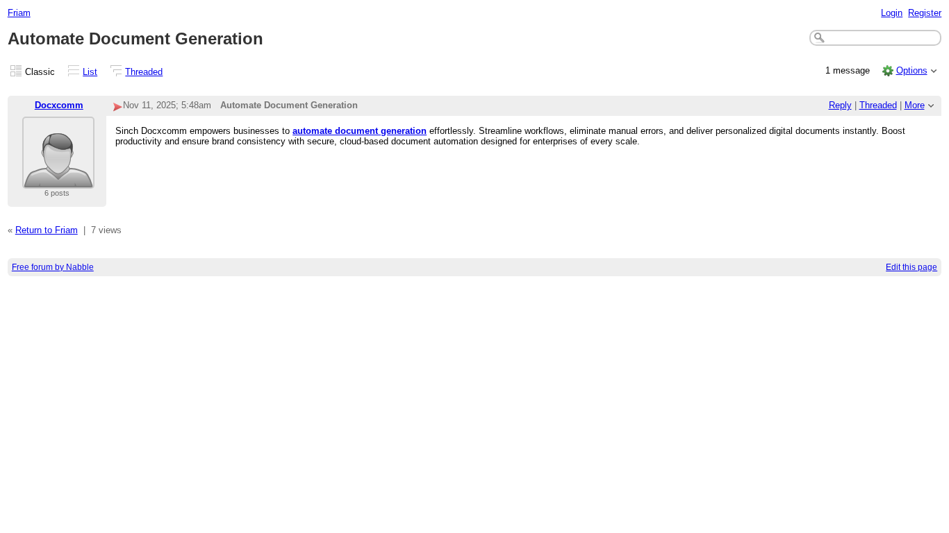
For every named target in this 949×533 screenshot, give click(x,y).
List (90, 72)
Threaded (144, 72)
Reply (840, 105)
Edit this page (911, 267)
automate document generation (359, 131)
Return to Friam (46, 230)
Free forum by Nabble (53, 267)
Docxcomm (59, 105)
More (915, 105)
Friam (19, 13)
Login (891, 13)
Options (911, 70)
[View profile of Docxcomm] (58, 180)
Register (924, 13)
